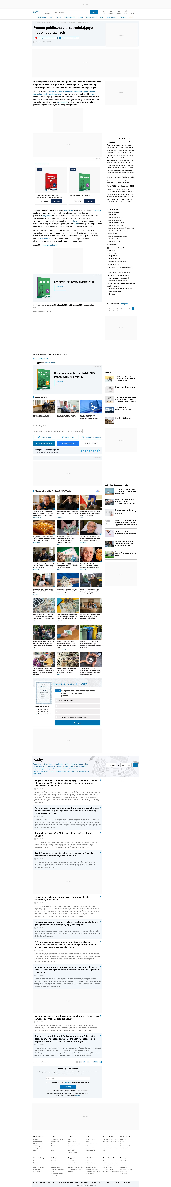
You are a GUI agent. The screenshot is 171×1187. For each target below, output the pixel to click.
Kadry (51, 17)
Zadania (35, 1165)
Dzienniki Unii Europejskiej (75, 1167)
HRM (71, 766)
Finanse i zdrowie (90, 1150)
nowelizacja (51, 91)
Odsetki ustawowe (108, 1169)
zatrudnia (97, 210)
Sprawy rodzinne (73, 1139)
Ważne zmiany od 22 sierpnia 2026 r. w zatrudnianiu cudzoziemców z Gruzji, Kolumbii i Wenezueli (119, 200)
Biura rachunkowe (108, 1136)
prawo (92, 94)
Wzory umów (124, 1167)
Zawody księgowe (38, 1148)
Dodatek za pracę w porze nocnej (118, 278)
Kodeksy (70, 1171)
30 (133, 308)
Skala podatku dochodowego (111, 1171)
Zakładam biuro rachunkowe (111, 1139)
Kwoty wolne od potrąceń (115, 270)
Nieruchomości (111, 17)
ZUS (52, 771)
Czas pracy (111, 250)
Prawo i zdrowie (72, 1152)
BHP (66, 766)
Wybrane (130, 142)
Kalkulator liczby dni (113, 212)
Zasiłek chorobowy (113, 286)
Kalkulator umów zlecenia (115, 223)
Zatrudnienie (59, 764)
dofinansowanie (59, 431)
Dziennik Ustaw (72, 1160)
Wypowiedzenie (38, 766)
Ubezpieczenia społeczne (54, 766)
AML (104, 1150)
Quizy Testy (111, 294)
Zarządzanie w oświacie (57, 1169)
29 (129, 308)
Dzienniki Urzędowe (73, 1165)
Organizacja (36, 1160)
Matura (53, 1171)
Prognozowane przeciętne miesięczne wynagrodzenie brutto (119, 290)
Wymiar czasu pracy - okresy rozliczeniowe (121, 283)
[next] (101, 1062)
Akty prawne (72, 1158)
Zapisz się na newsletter (93, 437)
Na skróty (123, 1158)
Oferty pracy (37, 773)
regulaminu (68, 1082)
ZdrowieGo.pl (124, 1160)
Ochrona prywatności (47, 1182)
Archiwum (123, 1163)
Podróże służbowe (108, 1167)
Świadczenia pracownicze (79, 764)
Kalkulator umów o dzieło (115, 225)
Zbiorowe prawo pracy (59, 769)
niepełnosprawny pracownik (43, 431)
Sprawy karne (72, 1141)
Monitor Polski (72, 1163)
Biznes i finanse (90, 1139)
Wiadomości (51, 22)
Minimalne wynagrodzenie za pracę (118, 275)
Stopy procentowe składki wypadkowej (119, 267)
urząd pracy (46, 216)
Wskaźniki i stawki (108, 1158)
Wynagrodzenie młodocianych (117, 280)
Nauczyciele (54, 1165)
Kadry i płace (37, 1169)
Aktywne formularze (119, 248)
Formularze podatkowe (126, 1169)
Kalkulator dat (111, 215)
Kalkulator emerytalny (114, 241)
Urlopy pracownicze (113, 258)
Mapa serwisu (126, 1182)
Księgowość (42, 17)
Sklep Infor (71, 1150)
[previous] (77, 1062)
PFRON (69, 431)
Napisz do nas (69, 437)
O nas (35, 1182)
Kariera (93, 1182)
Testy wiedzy (54, 1175)
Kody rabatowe (124, 1165)
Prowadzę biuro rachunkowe (111, 1141)
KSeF (131, 17)
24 (109, 308)
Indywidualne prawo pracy (41, 769)
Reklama (116, 1182)
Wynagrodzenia (112, 256)
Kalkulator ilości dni (91, 1163)
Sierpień (124, 303)
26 (117, 308)
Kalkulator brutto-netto (114, 220)
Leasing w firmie (90, 1148)
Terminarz (114, 303)
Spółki (87, 1141)
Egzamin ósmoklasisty (57, 1173)
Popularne (112, 142)
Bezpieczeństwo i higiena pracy (117, 261)
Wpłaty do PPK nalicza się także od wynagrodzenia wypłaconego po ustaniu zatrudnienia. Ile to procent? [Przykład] (119, 190)
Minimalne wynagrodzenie (110, 1163)
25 (113, 308)
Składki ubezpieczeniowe (110, 1165)
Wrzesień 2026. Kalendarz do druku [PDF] (120, 186)
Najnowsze (121, 142)
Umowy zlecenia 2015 (49, 245)
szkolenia (44, 239)
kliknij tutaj (77, 1095)
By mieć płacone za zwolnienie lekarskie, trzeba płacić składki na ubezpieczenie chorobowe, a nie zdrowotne (120, 161)
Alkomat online (112, 244)
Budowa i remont (125, 1146)
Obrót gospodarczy (38, 1143)
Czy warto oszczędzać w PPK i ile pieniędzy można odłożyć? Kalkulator (121, 156)
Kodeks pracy (48, 764)
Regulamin (84, 1182)
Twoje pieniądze (91, 17)
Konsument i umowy (74, 1143)
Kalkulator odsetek (91, 1167)
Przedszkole (54, 1160)
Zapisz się (67, 1087)
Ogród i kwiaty (124, 1148)
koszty (75, 221)
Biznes (59, 17)
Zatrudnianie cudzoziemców (116, 485)
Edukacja (123, 17)
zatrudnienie (63, 102)
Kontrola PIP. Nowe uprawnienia (74, 281)
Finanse (122, 1143)
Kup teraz (57, 201)
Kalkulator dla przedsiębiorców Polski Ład (120, 228)
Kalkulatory (114, 209)
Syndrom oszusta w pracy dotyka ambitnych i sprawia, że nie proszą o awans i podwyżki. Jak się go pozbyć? (121, 177)
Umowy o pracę (112, 253)
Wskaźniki (114, 264)
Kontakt (107, 1182)
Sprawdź (60, 288)
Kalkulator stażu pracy (92, 1169)
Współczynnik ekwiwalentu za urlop (118, 272)
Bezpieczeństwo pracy (63, 771)
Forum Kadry (50, 363)
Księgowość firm (38, 1136)
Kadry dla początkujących (80, 771)
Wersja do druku (46, 437)
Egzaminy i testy (55, 1167)
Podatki (35, 1139)
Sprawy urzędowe (73, 1146)
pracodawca (68, 210)
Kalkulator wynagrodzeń (115, 217)
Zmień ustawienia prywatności (68, 1182)
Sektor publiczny (70, 17)
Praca (69, 1148)
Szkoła (53, 1163)
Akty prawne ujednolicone (75, 1169)
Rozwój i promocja (38, 1167)
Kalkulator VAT (90, 1165)
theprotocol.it (124, 1171)
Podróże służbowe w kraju (110, 1160)
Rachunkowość (37, 1141)
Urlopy (67, 764)
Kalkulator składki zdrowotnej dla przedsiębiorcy (117, 232)
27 (121, 308)
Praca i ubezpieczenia (92, 1143)
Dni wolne (109, 372)
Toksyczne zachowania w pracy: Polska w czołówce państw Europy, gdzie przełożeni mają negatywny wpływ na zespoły (120, 167)
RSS (100, 1182)
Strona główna (37, 22)
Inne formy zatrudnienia (40, 771)
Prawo (81, 17)
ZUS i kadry (36, 1146)
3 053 (96, 1062)
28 (125, 308)
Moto (101, 17)
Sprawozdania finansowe (110, 1148)
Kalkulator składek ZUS (114, 239)
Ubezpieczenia (73, 769)
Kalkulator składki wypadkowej (117, 236)
